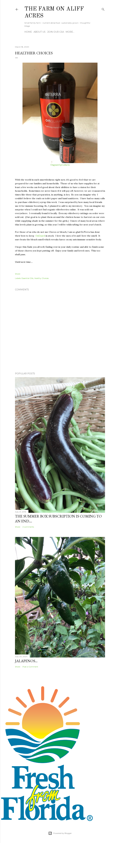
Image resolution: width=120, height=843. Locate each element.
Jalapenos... (26, 660)
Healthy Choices (41, 278)
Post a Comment (30, 666)
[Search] (103, 9)
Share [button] (17, 274)
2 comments (28, 527)
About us (39, 31)
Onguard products (60, 164)
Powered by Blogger (62, 833)
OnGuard (40, 235)
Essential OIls (27, 278)
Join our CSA (55, 31)
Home (28, 31)
